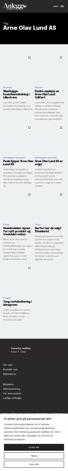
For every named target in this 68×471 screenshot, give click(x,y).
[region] (34, 442)
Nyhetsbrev (9, 374)
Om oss (7, 364)
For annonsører (12, 393)
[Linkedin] (24, 358)
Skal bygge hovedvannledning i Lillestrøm (16, 94)
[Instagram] (15, 358)
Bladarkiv (8, 384)
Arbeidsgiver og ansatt (14, 157)
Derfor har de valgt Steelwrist (48, 230)
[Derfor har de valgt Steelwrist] (50, 206)
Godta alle (34, 447)
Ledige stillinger (12, 398)
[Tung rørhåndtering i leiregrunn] (18, 279)
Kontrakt (7, 87)
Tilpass (34, 455)
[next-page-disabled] (63, 327)
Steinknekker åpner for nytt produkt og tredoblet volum (17, 231)
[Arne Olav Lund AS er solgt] (50, 139)
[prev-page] (5, 327)
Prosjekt (7, 298)
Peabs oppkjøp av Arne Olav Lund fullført (47, 94)
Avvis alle (34, 464)
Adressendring (11, 389)
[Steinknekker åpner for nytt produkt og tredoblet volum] (18, 206)
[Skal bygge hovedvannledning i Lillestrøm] (18, 68)
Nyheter (39, 87)
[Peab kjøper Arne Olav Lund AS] (18, 139)
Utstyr (6, 224)
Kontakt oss (10, 369)
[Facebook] (6, 358)
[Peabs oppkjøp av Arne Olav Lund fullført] (50, 68)
